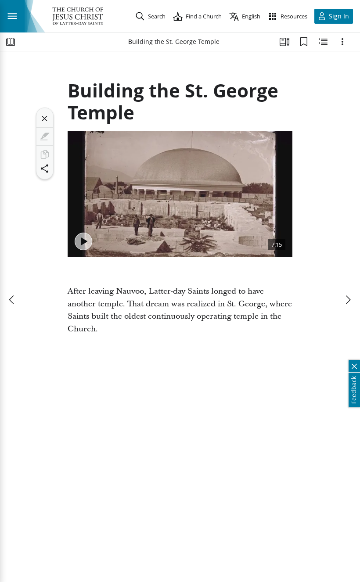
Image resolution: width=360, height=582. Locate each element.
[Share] (45, 169)
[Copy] (45, 154)
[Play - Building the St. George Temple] (83, 241)
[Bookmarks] (304, 41)
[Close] (45, 118)
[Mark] (45, 136)
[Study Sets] (284, 41)
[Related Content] (323, 41)
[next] (347, 300)
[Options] (342, 41)
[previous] (12, 300)
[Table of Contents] (11, 42)
